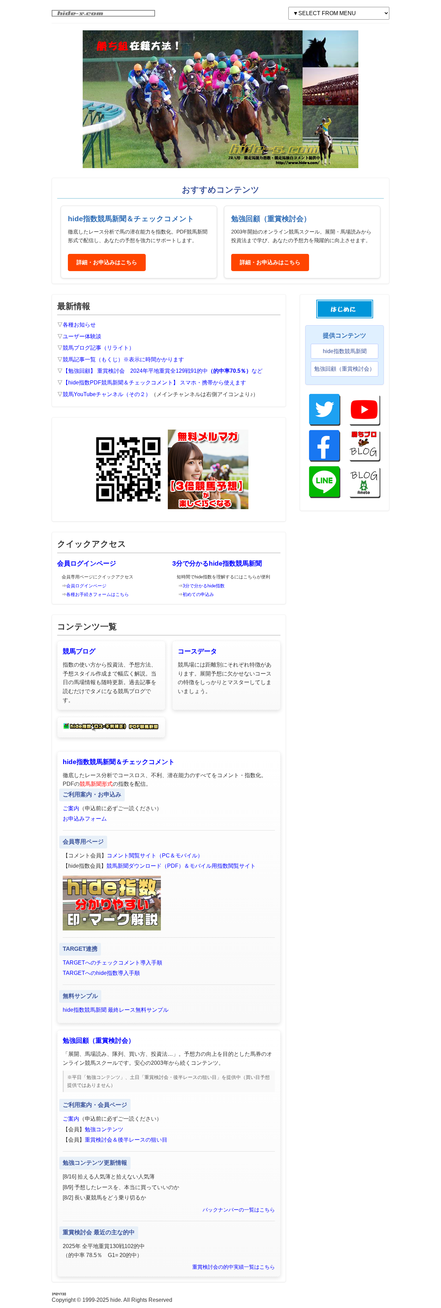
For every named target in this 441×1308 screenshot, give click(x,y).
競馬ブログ (79, 651)
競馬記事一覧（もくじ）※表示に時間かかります (123, 359)
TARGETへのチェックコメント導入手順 (112, 963)
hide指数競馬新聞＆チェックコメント (119, 761)
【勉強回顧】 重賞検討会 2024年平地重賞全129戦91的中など (163, 371)
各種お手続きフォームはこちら (97, 594)
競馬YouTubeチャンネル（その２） (107, 394)
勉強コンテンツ (104, 1129)
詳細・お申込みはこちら (106, 262)
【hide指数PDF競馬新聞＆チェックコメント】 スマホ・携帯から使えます (154, 382)
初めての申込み (198, 594)
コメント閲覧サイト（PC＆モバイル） (155, 855)
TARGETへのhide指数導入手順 (101, 973)
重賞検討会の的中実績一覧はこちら (233, 1267)
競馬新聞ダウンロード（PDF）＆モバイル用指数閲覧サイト (181, 866)
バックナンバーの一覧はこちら (239, 1210)
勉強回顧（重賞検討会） (99, 1040)
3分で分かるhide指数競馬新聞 (217, 563)
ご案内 (71, 808)
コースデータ (197, 651)
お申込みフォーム (85, 819)
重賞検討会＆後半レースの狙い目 (126, 1140)
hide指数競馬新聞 (345, 351)
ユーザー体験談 (82, 336)
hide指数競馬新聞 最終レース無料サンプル (115, 1010)
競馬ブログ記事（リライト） (98, 348)
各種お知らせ (79, 325)
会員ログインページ (86, 563)
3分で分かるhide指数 (204, 585)
